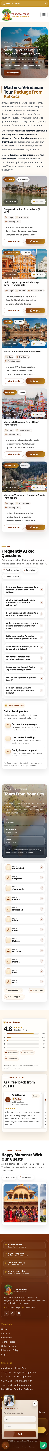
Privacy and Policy (9, 1350)
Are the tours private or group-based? (21, 678)
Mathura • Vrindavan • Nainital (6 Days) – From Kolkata (24, 496)
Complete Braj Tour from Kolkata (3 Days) (22, 210)
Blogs (4, 1354)
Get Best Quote (12, 73)
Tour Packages (8, 1341)
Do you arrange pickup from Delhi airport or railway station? (22, 614)
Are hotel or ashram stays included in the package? (18, 657)
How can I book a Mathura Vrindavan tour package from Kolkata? (20, 690)
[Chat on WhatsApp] (43, 1445)
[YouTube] (18, 1313)
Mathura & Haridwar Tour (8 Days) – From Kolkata (22, 423)
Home (6, 42)
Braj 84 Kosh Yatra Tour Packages (17, 1389)
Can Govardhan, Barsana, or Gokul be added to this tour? (22, 647)
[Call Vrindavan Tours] (5, 1445)
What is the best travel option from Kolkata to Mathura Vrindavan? (20, 602)
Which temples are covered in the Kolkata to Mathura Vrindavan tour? (22, 626)
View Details (14, 241)
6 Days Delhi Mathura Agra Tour (16, 1380)
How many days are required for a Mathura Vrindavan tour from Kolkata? (22, 589)
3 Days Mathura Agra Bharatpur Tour (19, 1372)
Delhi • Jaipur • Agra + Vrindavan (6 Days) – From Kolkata (21, 284)
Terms (24, 1447)
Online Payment (8, 1346)
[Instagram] (6, 1313)
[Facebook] (12, 1313)
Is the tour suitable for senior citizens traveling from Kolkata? (21, 637)
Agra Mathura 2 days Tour (13, 1368)
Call (20, 1434)
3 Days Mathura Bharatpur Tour (16, 1376)
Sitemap (32, 1447)
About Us (5, 1333)
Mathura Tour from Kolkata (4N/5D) (22, 351)
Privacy (16, 1447)
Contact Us (6, 1337)
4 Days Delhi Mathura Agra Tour (16, 1385)
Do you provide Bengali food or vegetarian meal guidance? (21, 668)
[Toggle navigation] (43, 14)
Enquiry (36, 241)
